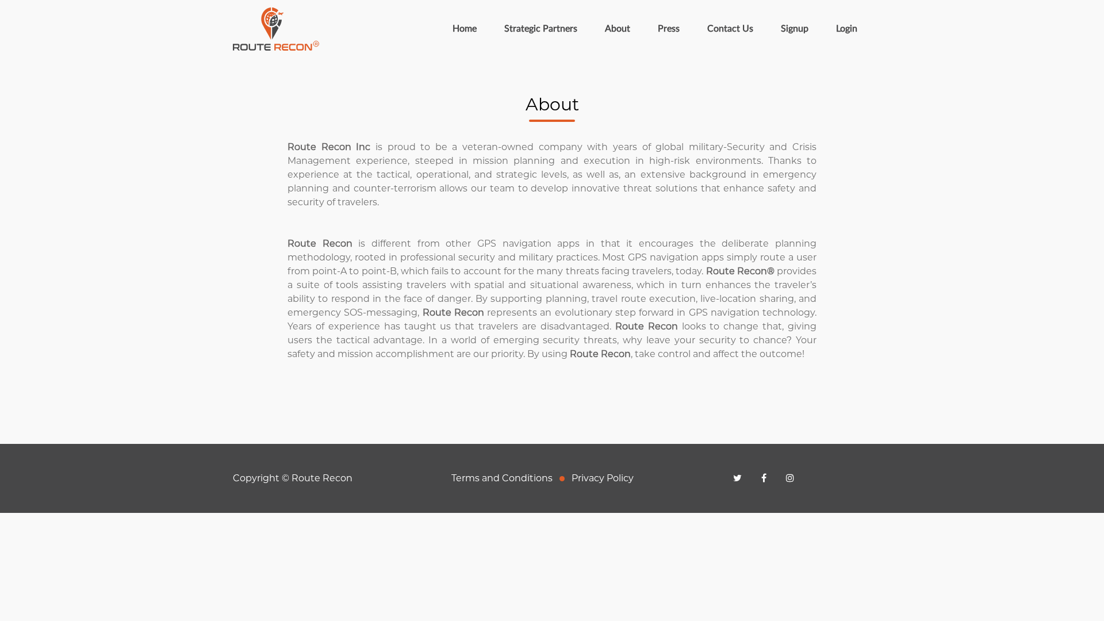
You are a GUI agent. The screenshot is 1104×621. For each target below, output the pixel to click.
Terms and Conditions (502, 478)
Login (846, 28)
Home (471, 28)
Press (669, 28)
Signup (794, 28)
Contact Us (730, 28)
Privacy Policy (603, 478)
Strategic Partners (540, 28)
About (617, 28)
